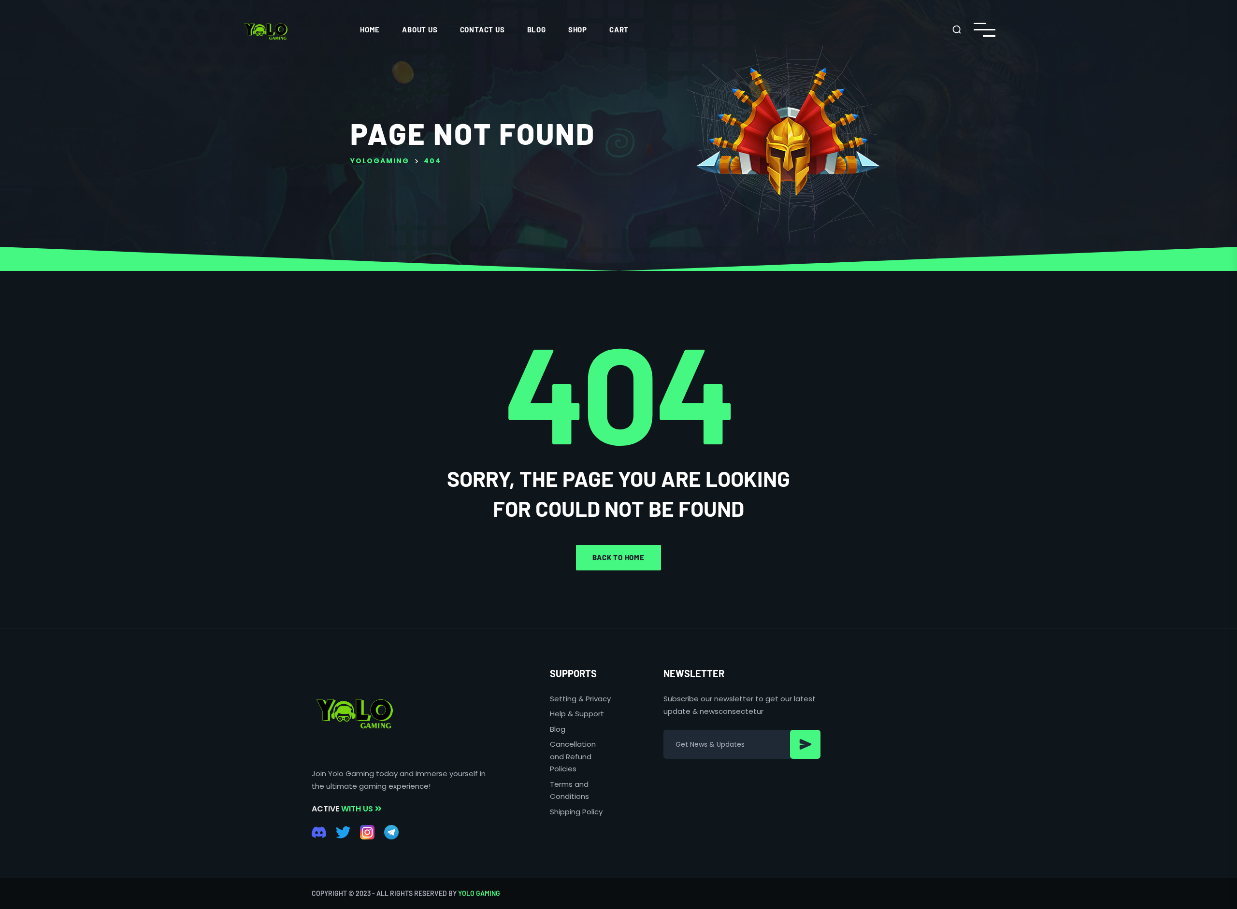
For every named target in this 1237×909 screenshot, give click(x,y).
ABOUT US (419, 29)
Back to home (618, 557)
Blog (536, 29)
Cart (619, 29)
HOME (370, 29)
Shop (577, 29)
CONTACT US (482, 29)
